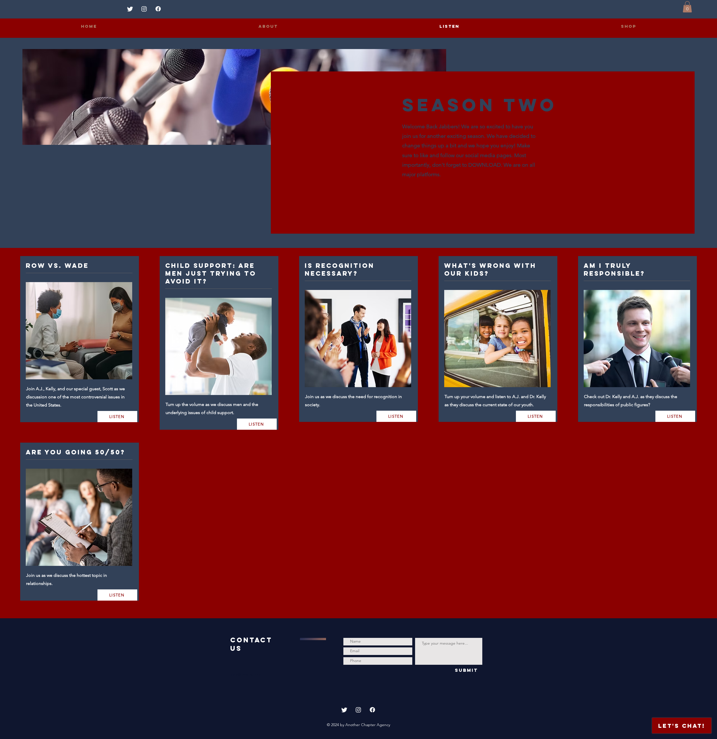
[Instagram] (144, 8)
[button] (687, 7)
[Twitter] (130, 8)
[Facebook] (158, 8)
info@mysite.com (245, 674)
